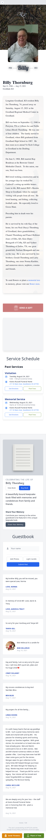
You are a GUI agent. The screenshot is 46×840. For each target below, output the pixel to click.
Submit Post (23, 564)
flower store (35, 283)
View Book (12, 488)
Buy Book (24, 488)
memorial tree (34, 280)
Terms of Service (29, 830)
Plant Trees (32, 389)
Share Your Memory (15, 524)
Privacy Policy (16, 830)
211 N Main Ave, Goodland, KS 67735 (24, 384)
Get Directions (13, 389)
